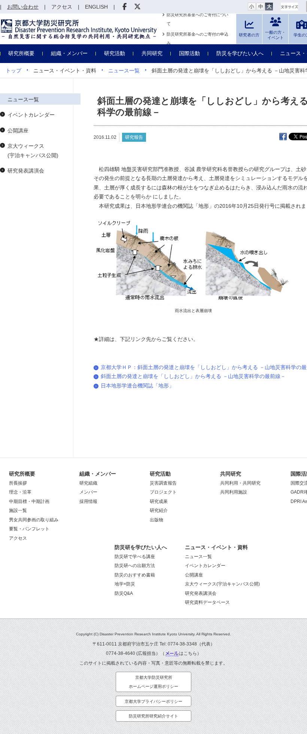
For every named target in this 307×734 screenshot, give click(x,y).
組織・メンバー (69, 53)
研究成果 (159, 501)
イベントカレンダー (31, 115)
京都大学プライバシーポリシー (153, 701)
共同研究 (152, 53)
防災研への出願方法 (135, 565)
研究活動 (114, 53)
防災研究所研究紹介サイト (153, 716)
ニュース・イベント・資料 (216, 547)
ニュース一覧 (124, 71)
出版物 (156, 519)
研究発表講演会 (25, 171)
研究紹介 (159, 510)
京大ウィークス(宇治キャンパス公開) (32, 150)
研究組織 (88, 483)
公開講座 (17, 131)
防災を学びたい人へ (240, 53)
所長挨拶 (18, 483)
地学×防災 (125, 584)
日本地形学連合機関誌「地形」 (137, 386)
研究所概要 (21, 53)
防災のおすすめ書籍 (135, 575)
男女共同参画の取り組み (33, 519)
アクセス (18, 538)
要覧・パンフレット (29, 528)
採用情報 (88, 501)
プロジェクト (163, 492)
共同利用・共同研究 (240, 483)
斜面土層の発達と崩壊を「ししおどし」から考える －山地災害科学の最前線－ (193, 376)
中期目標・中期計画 (29, 501)
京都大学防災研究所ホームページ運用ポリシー (153, 682)
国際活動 (189, 53)
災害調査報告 (163, 483)
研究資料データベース (207, 602)
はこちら (188, 653)
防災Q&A (124, 593)
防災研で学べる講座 (135, 556)
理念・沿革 (20, 492)
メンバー (88, 492)
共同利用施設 (233, 492)
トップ (13, 71)
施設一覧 (18, 510)
